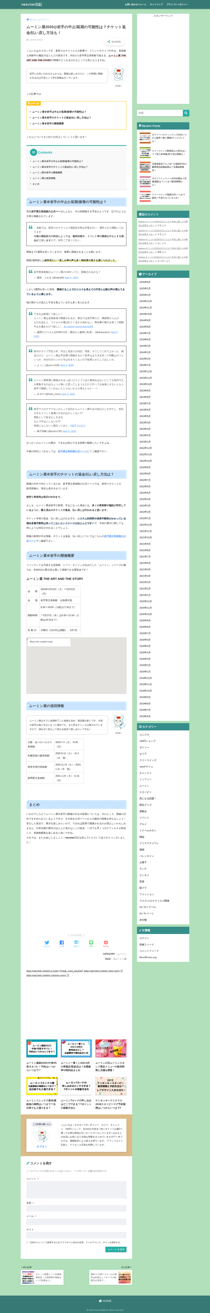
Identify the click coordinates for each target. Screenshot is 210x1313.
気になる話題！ (147, 798)
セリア (143, 753)
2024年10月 (145, 314)
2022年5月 (145, 492)
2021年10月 (145, 537)
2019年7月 (145, 710)
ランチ (143, 868)
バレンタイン (146, 856)
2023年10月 (145, 384)
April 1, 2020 (71, 277)
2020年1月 (145, 671)
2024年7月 (145, 333)
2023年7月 (145, 403)
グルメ (143, 824)
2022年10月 (145, 461)
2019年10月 (145, 690)
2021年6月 (145, 563)
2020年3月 (145, 659)
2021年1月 (145, 595)
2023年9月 (145, 390)
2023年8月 (145, 397)
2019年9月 (145, 697)
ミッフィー (145, 779)
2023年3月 (145, 429)
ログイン (144, 938)
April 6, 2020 (68, 394)
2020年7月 (145, 633)
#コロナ (81, 425)
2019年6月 (145, 716)
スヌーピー (145, 792)
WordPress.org (148, 957)
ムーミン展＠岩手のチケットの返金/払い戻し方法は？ (60, 167)
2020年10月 (145, 614)
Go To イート (146, 913)
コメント (32, 1178)
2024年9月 (145, 320)
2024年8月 (145, 326)
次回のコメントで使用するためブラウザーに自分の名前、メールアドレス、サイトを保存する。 (76, 1242)
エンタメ (144, 875)
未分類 (143, 920)
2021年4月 (145, 576)
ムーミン (121, 953)
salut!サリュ (146, 766)
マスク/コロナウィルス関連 (154, 900)
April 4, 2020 (67, 365)
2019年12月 (145, 678)
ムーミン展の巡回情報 (44, 178)
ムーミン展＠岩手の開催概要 (47, 172)
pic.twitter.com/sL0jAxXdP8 (78, 326)
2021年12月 (145, 524)
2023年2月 (145, 435)
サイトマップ (156, 4)
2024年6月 (145, 339)
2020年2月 (145, 665)
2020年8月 (145, 627)
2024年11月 (145, 307)
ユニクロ (144, 734)
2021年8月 (145, 550)
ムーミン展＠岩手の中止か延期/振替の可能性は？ (58, 161)
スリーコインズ (147, 760)
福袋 (141, 849)
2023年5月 (145, 416)
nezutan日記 (31, 4)
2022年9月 (145, 467)
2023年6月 (145, 409)
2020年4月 (145, 652)
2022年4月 (145, 499)
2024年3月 (145, 352)
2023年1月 (145, 441)
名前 (30, 1203)
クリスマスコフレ (149, 843)
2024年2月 (145, 358)
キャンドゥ (145, 773)
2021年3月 (145, 582)
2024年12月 (145, 301)
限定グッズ (145, 805)
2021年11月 (145, 531)
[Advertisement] (76, 868)
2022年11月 (145, 454)
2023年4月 (145, 422)
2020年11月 (145, 607)
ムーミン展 (120, 958)
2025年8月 (145, 282)
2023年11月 (145, 378)
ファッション (146, 894)
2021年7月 (145, 556)
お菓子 (143, 862)
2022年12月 (145, 448)
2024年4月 (145, 346)
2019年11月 (145, 684)
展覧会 (143, 811)
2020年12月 (145, 601)
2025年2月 (145, 288)
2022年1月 (145, 518)
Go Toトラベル (147, 907)
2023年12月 (145, 371)
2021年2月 (145, 588)
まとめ (36, 184)
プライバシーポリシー (177, 4)
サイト (30, 1229)
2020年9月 (145, 620)
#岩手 (73, 425)
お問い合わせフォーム (135, 4)
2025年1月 (145, 295)
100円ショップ (147, 741)
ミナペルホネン (147, 830)
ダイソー (144, 747)
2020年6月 (145, 639)
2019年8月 (145, 703)
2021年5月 (145, 569)
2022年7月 (145, 480)
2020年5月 (145, 646)
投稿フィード (146, 944)
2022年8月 (145, 473)
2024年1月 (145, 365)
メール (31, 1216)
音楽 (141, 881)
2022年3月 (145, 505)
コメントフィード (149, 951)
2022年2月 (145, 512)
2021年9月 (145, 544)
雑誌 (141, 837)
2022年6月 (145, 486)
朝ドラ (143, 888)
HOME (106, 1301)
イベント (144, 817)
